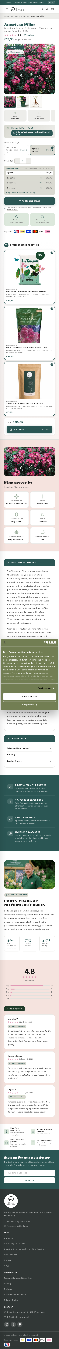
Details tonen (44, 688)
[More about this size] (18, 143)
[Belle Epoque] (17, 9)
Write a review (14, 1008)
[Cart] (52, 9)
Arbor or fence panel (20, 16)
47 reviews (29, 35)
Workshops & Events (14, 1244)
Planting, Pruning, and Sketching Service (24, 1249)
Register (29, 1180)
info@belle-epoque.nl (18, 1317)
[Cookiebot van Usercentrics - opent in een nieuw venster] (44, 642)
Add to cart (31, 429)
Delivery (8, 1289)
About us (8, 1238)
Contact (8, 1260)
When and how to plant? (18, 748)
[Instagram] (6, 1324)
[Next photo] (50, 69)
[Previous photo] (8, 69)
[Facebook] (13, 1324)
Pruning (11, 755)
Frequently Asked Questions (18, 1278)
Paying (7, 1283)
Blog (6, 1265)
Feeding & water (15, 761)
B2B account (10, 1254)
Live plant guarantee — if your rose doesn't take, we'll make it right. (29, 208)
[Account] (47, 9)
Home (6, 16)
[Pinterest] (20, 1324)
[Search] (42, 9)
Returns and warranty (15, 1294)
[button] (10, 102)
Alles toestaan (29, 696)
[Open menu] (7, 9)
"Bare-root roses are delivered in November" (25, 2)
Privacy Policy (11, 1300)
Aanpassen (28, 704)
